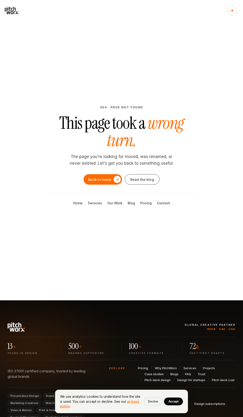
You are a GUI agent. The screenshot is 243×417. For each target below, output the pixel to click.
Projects (209, 368)
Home (78, 203)
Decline (153, 401)
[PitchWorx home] (14, 10)
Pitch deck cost (223, 380)
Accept (173, 401)
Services (95, 203)
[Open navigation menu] (232, 10)
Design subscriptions (209, 404)
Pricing (146, 203)
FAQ (188, 374)
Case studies (154, 374)
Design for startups (191, 380)
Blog (131, 203)
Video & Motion (21, 410)
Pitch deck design (158, 380)
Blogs (174, 374)
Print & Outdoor (49, 410)
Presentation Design (24, 396)
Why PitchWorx (166, 368)
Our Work (114, 203)
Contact (163, 203)
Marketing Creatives (24, 403)
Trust (201, 374)
